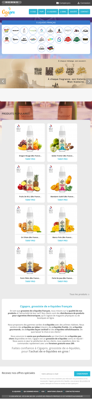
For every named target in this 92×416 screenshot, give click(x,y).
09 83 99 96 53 (11, 2)
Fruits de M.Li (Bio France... (30, 196)
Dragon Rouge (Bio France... (30, 156)
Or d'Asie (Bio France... (30, 237)
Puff (42, 11)
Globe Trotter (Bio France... (63, 156)
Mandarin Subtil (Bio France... (63, 196)
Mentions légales (55, 391)
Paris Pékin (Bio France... (30, 278)
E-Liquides (52, 11)
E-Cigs (33, 11)
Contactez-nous (73, 391)
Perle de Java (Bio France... (62, 278)
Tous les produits (80, 294)
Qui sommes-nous (31, 391)
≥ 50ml (63, 11)
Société (73, 11)
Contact (84, 11)
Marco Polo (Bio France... (62, 237)
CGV (42, 391)
